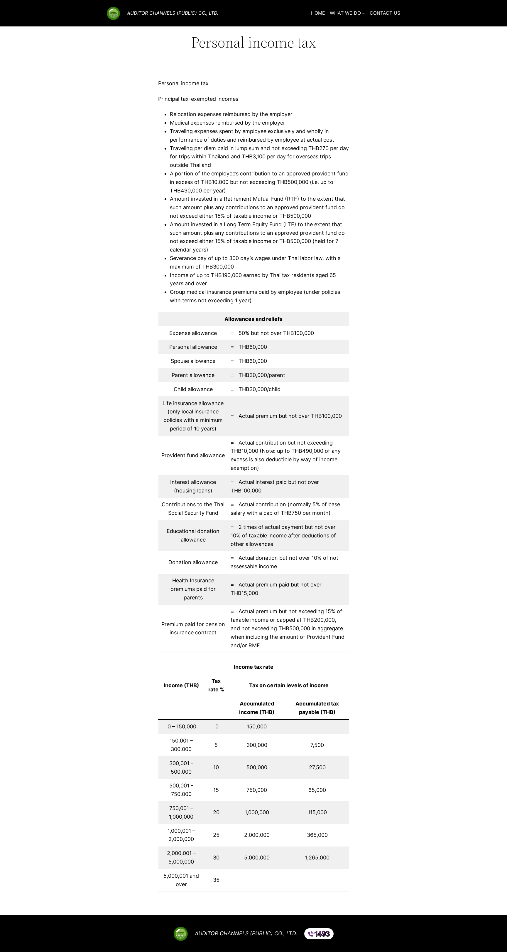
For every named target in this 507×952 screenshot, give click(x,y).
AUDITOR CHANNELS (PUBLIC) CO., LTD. (172, 13)
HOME (318, 13)
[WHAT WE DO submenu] (363, 13)
